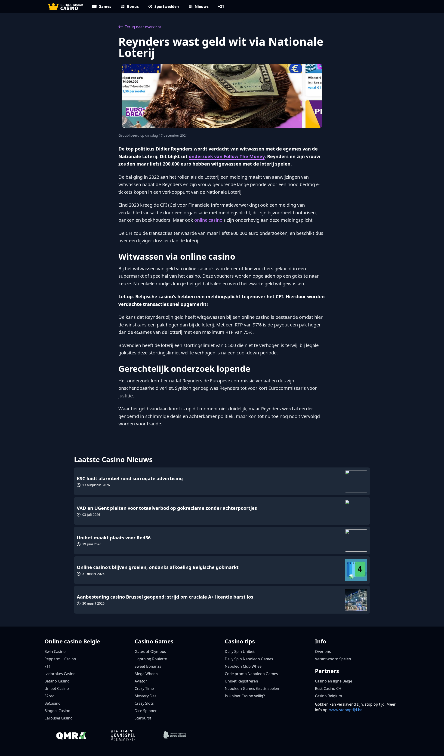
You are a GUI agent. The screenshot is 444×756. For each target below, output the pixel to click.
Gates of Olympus (150, 651)
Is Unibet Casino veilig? (245, 695)
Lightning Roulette (151, 658)
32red (49, 695)
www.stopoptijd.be (345, 709)
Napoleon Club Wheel (243, 666)
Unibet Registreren (241, 681)
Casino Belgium (328, 695)
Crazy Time (144, 688)
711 (47, 666)
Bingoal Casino (57, 710)
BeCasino (52, 703)
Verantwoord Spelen (333, 658)
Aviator (141, 681)
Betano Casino (57, 681)
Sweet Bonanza (148, 666)
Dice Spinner (146, 710)
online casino (208, 220)
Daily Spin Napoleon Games (249, 658)
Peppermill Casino (60, 658)
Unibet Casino (56, 688)
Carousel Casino (58, 718)
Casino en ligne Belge (333, 681)
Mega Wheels (146, 673)
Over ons (323, 651)
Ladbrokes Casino (60, 673)
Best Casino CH (328, 688)
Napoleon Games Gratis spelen (252, 688)
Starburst (143, 718)
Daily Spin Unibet (240, 651)
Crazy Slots (144, 703)
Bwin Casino (55, 651)
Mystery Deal (146, 695)
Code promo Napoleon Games (251, 673)
